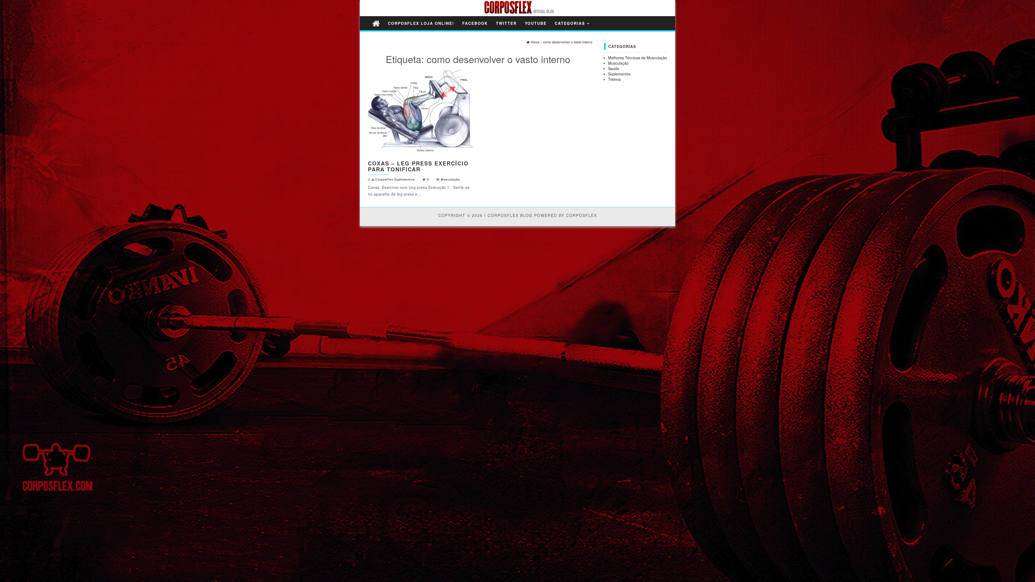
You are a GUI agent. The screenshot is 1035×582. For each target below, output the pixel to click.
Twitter (506, 23)
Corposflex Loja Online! (421, 23)
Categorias (570, 23)
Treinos (614, 79)
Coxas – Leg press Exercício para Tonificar (418, 166)
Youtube (536, 23)
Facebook (475, 23)
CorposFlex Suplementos (395, 179)
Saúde (613, 68)
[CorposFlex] (376, 23)
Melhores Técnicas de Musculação (637, 57)
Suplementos (619, 74)
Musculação (450, 179)
